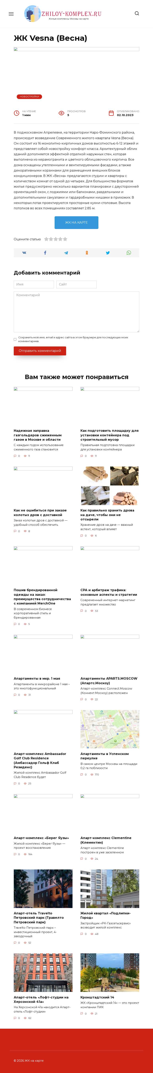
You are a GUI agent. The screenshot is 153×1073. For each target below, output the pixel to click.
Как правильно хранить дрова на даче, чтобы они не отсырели (107, 514)
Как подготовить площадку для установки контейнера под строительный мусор (109, 435)
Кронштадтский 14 (97, 997)
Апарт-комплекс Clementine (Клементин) (105, 840)
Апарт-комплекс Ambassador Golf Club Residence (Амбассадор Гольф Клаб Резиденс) (40, 760)
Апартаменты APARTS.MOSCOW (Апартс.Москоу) (108, 681)
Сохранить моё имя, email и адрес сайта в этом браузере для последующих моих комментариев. (73, 339)
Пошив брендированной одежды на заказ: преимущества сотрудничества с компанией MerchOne (42, 596)
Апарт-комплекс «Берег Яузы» (41, 838)
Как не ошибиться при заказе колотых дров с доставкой (40, 512)
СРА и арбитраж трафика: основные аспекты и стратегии (108, 592)
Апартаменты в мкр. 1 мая (37, 678)
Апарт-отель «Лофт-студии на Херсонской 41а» (41, 999)
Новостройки (29, 96)
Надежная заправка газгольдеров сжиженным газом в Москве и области (38, 435)
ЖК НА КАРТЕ (76, 222)
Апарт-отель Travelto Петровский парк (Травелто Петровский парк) (39, 917)
